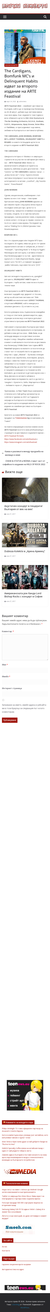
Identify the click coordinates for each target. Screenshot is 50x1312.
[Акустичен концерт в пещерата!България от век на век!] (25, 479)
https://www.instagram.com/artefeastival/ (20, 442)
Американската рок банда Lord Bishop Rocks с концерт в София (23, 595)
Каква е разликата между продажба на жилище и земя (24, 453)
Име (5, 664)
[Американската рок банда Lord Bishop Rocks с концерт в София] (25, 566)
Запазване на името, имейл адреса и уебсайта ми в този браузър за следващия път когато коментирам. (24, 708)
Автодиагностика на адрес (13, 1269)
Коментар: (8, 631)
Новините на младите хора (19, 1122)
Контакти (6, 1250)
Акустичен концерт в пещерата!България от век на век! (23, 507)
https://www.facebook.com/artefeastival (20, 439)
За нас (4, 1246)
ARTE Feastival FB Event (14, 436)
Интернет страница (12, 688)
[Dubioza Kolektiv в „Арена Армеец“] (25, 524)
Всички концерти (11, 65)
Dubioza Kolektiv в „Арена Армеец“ (24, 551)
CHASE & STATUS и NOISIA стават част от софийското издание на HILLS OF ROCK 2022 (24, 463)
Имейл (6, 676)
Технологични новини (17, 1183)
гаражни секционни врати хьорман (16, 1264)
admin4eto (22, 101)
